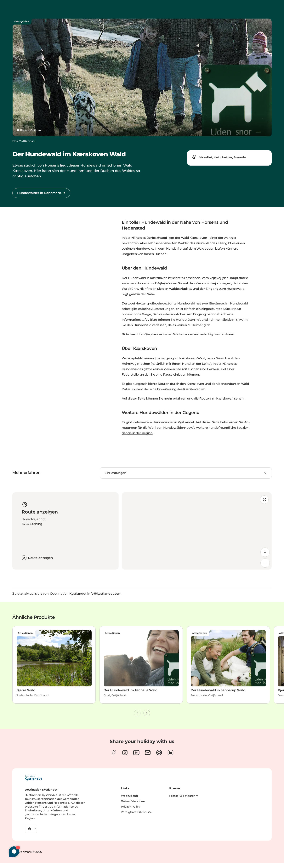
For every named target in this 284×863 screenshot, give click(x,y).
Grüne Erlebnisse (133, 801)
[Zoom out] (265, 563)
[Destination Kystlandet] (33, 778)
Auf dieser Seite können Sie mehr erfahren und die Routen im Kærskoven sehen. (183, 398)
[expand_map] (264, 499)
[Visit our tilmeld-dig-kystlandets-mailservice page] (147, 752)
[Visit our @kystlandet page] (136, 752)
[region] (197, 531)
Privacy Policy (130, 806)
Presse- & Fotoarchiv (183, 796)
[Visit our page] (113, 752)
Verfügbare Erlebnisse (136, 812)
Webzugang (129, 796)
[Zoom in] (265, 552)
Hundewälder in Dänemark (39, 193)
